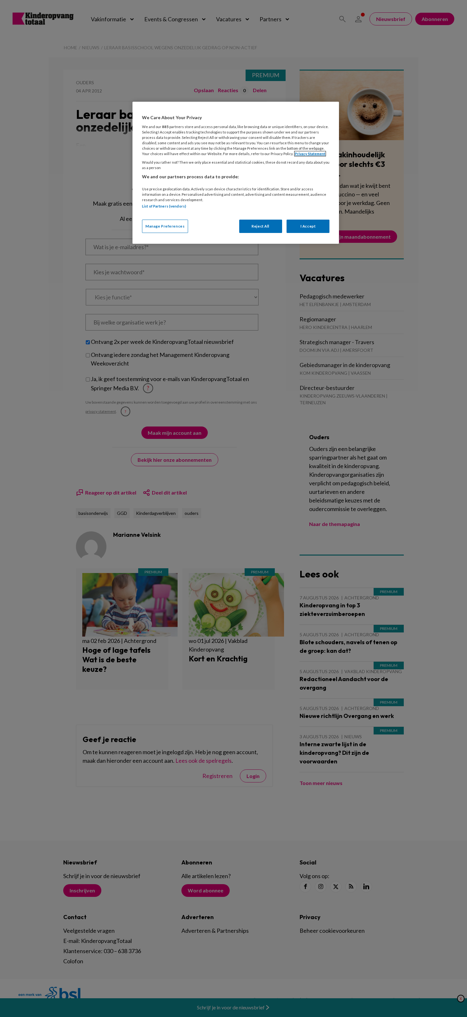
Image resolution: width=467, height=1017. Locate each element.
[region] (235, 173)
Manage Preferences (165, 226)
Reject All (260, 226)
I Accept (308, 226)
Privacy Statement (310, 154)
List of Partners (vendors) (164, 206)
